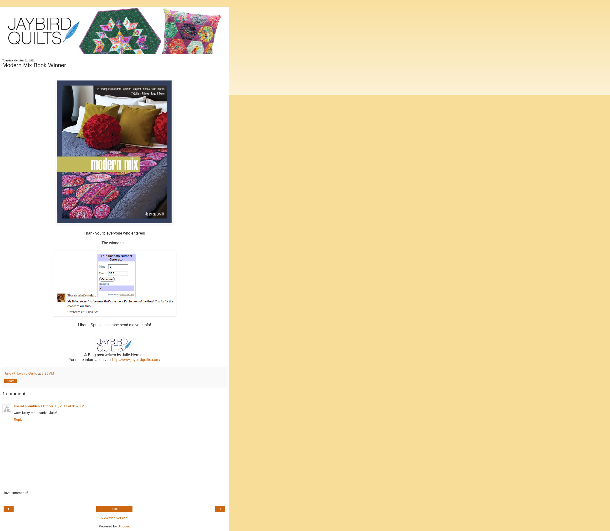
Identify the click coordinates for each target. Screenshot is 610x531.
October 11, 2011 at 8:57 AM (62, 406)
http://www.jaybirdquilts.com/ (136, 360)
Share (11, 381)
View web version (114, 518)
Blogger (123, 526)
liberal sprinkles (27, 406)
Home (114, 509)
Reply (18, 419)
